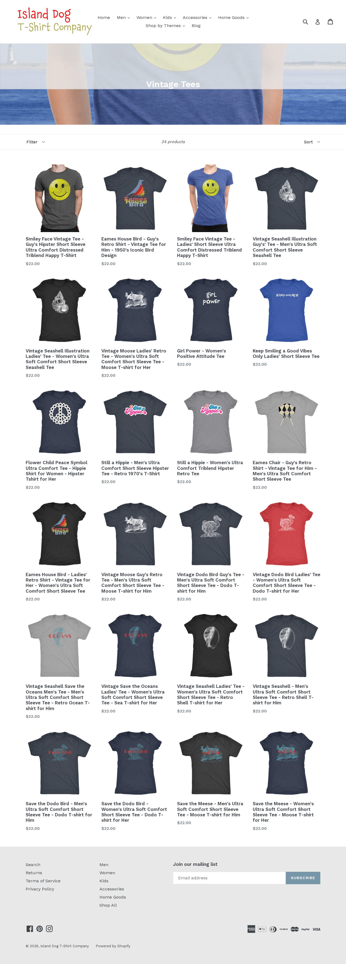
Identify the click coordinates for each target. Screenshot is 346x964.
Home (104, 17)
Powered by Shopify (113, 946)
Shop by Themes (167, 25)
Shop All (108, 905)
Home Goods (234, 17)
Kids (171, 17)
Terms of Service (43, 880)
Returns (34, 872)
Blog (196, 25)
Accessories (198, 17)
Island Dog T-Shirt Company (64, 946)
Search (33, 864)
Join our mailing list (195, 864)
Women (148, 17)
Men (124, 17)
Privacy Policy (40, 889)
